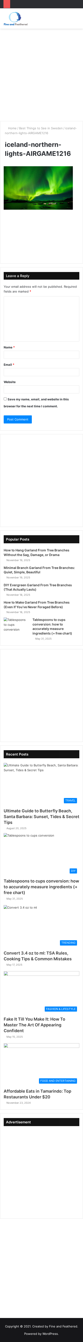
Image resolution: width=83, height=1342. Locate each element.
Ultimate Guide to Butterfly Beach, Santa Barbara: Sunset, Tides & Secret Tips (41, 816)
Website (10, 382)
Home (12, 128)
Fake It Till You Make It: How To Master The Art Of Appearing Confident (34, 1025)
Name (9, 347)
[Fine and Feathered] (15, 18)
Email (9, 364)
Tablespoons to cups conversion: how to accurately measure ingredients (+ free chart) (41, 887)
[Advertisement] (41, 74)
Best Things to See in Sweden (41, 128)
